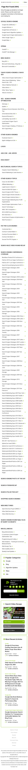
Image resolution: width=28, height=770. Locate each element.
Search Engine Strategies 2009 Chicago (11, 371)
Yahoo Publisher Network (9, 85)
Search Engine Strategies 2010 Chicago (11, 380)
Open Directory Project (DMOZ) (11, 509)
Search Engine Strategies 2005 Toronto (11, 308)
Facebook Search (7, 138)
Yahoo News (5, 87)
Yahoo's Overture (7, 92)
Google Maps (5, 40)
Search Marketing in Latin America (11, 172)
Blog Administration (7, 532)
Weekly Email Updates (8, 551)
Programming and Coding (9, 539)
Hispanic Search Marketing (9, 170)
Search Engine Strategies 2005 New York (12, 299)
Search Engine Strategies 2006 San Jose (12, 327)
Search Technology (7, 207)
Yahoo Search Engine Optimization (12, 78)
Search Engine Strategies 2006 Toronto (11, 331)
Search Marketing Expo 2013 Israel (12, 431)
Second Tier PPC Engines (9, 239)
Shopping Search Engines (10, 499)
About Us (14, 737)
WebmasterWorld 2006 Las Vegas (11, 459)
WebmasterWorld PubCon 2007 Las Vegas (12, 462)
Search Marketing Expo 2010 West (12, 415)
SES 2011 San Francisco (9, 441)
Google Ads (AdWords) (8, 24)
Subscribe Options (14, 595)
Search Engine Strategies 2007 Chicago (11, 336)
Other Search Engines (9, 134)
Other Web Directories (8, 511)
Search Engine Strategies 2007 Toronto (11, 357)
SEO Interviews (6, 214)
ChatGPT (4, 49)
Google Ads (8, 695)
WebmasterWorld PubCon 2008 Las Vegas (12, 467)
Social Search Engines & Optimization (12, 217)
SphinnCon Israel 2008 (8, 443)
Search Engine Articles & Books (11, 194)
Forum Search (14, 732)
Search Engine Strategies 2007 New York (12, 348)
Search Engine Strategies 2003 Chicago (11, 268)
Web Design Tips (7, 546)
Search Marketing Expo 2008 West (12, 403)
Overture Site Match (7, 237)
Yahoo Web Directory (8, 514)
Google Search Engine (9, 21)
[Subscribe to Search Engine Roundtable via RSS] (23, 587)
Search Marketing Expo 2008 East (11, 398)
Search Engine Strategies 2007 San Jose (12, 353)
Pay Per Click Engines (9, 226)
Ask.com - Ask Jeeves (9, 153)
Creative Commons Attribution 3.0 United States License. (14, 762)
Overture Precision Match (9, 234)
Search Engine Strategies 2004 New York (12, 280)
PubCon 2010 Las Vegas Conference (12, 260)
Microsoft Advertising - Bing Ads (11, 64)
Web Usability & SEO (7, 549)
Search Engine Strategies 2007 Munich (13, 344)
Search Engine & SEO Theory (10, 192)
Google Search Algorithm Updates (11, 32)
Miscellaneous (6, 529)
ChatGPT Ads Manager (8, 52)
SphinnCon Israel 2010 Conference (12, 446)
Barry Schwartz (14, 655)
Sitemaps (4, 104)
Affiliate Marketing (7, 184)
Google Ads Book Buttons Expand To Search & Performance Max (13, 699)
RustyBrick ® (14, 756)
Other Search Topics (9, 178)
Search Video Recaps (10, 674)
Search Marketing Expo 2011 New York (13, 418)
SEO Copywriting (6, 128)
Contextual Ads (6, 229)
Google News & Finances (9, 30)
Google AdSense (6, 27)
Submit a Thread (14, 730)
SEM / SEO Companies (8, 209)
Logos (3, 146)
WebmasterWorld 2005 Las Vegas (11, 453)
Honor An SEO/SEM (7, 182)
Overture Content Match (9, 231)
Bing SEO (4, 61)
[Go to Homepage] (10, 2)
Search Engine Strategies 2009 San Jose (12, 375)
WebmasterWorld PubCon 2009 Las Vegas (12, 471)
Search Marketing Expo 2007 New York (13, 393)
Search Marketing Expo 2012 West (12, 428)
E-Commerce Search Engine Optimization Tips (10, 535)
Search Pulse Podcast (9, 492)
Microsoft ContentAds (8, 66)
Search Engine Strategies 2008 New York (12, 362)
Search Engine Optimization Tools (11, 204)
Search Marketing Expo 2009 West (12, 408)
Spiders (4, 106)
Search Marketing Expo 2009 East (11, 406)
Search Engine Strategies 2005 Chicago (11, 294)
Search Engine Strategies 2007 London (13, 342)
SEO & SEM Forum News (9, 212)
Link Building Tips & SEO (9, 119)
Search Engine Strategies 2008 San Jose (12, 366)
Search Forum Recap (9, 485)
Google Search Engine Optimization (12, 35)
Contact (14, 745)
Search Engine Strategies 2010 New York (12, 385)
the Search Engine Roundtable (15, 750)
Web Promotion (6, 220)
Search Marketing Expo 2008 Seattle (12, 401)
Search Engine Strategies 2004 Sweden (11, 289)
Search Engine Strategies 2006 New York (12, 322)
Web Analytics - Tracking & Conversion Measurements (13, 542)
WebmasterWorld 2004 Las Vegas (11, 451)
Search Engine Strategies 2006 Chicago (11, 312)
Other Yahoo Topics (7, 90)
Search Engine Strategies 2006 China (12, 316)
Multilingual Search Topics (11, 167)
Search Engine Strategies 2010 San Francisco (12, 389)
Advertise (14, 742)
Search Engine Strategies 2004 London (13, 277)
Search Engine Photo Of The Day (13, 478)
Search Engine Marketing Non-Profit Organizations (12, 201)
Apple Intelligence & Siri (8, 140)
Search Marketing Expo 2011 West (12, 421)
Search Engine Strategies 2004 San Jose (12, 285)
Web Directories (7, 505)
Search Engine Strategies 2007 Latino (12, 339)
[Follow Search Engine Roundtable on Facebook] (10, 587)
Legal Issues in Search (8, 187)
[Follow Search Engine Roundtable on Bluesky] (17, 587)
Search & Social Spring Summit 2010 (12, 265)
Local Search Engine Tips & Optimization (9, 122)
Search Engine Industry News (10, 197)
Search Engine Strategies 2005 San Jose (12, 303)
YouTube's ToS (14, 766)
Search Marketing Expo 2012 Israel (12, 426)
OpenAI (3, 46)
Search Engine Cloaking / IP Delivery (12, 126)
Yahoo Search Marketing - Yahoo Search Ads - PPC (11, 81)
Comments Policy (14, 740)
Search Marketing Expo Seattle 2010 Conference (12, 437)
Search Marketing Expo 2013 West (12, 433)
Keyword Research (7, 116)
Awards (14, 735)
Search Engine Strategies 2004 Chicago (11, 273)
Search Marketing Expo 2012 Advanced (13, 423)
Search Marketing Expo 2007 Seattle (12, 395)
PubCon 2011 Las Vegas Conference (12, 262)
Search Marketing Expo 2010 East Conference (11, 412)
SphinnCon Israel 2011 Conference (12, 448)
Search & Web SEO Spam (9, 189)
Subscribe (20, 591)
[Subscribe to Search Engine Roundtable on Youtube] (20, 587)
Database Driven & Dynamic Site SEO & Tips (13, 110)
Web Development (23, 756)
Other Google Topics (8, 37)
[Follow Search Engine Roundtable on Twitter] (13, 587)
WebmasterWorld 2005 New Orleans (12, 456)
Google (7, 643)
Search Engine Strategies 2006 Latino (12, 318)
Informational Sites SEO (9, 113)
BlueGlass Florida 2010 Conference (12, 257)
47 (7, 655)
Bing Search (5, 58)
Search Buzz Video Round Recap (13, 245)
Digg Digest (5, 160)
